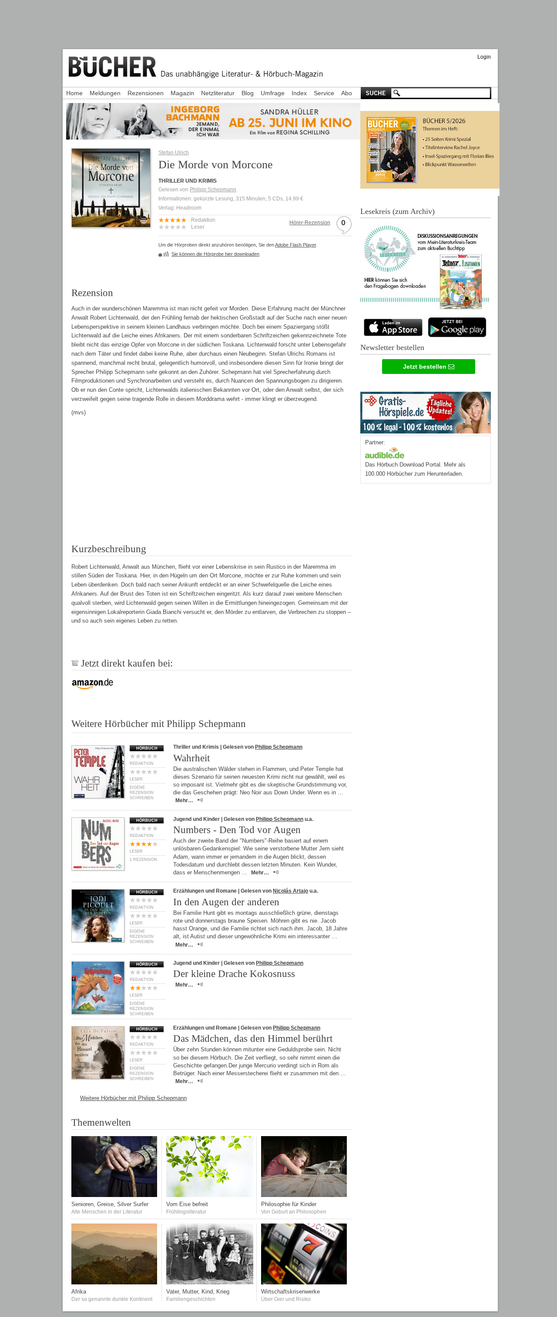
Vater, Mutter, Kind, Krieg (197, 1291)
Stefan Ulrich (173, 153)
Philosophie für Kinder (288, 1204)
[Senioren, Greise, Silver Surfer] (114, 1195)
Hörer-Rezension (309, 223)
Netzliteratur (218, 93)
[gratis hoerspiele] (425, 410)
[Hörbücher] (384, 452)
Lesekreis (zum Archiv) (397, 211)
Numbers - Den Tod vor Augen (237, 829)
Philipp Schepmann (213, 190)
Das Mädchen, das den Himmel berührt (252, 1038)
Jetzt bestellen (425, 366)
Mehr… (184, 800)
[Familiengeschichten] (209, 1282)
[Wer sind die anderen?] (114, 1282)
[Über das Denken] (304, 1195)
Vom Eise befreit (187, 1204)
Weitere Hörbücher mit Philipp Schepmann (133, 1098)
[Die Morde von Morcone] (111, 224)
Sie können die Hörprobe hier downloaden (215, 254)
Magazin (182, 93)
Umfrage (273, 93)
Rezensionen (146, 93)
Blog (248, 93)
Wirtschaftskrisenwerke (290, 1291)
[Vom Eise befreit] (209, 1195)
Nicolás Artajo (290, 891)
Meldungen (105, 93)
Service (324, 93)
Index (299, 93)
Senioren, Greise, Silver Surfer (109, 1204)
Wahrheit (191, 758)
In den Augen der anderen (226, 902)
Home (74, 93)
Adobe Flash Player (295, 244)
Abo (346, 93)
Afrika (78, 1291)
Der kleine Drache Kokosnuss (234, 973)
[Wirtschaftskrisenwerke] (304, 1282)
